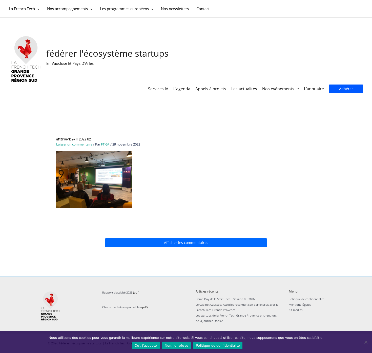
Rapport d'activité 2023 (117, 292)
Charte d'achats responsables (121, 307)
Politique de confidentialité (306, 299)
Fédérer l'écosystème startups (107, 53)
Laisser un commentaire (74, 144)
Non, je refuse (177, 345)
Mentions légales (300, 304)
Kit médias (295, 310)
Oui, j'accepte (146, 345)
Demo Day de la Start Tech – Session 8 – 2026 (225, 299)
